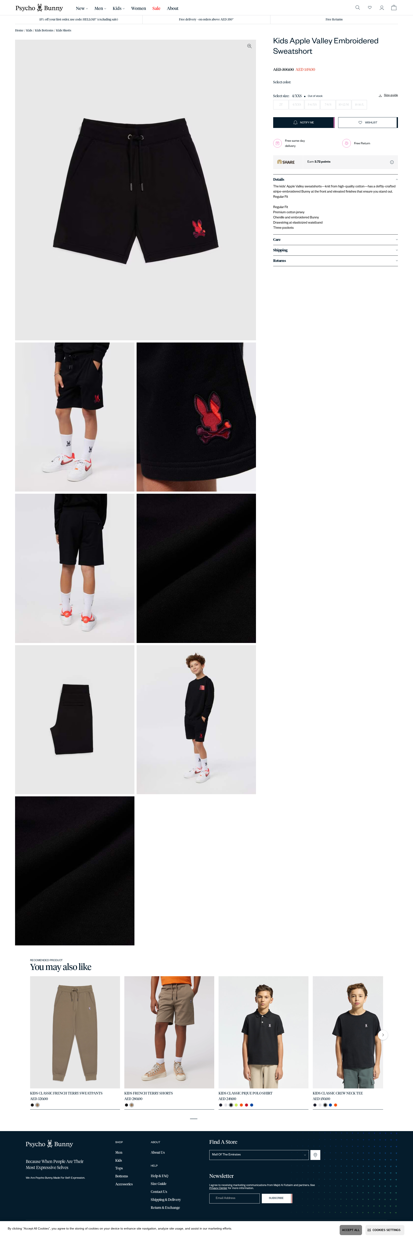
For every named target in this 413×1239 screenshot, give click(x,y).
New (80, 8)
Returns (279, 261)
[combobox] (259, 1155)
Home (19, 30)
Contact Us (159, 1192)
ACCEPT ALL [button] (351, 1230)
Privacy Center (218, 1188)
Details (278, 179)
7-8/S (328, 104)
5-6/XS (312, 104)
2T (281, 104)
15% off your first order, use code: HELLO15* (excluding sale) (78, 19)
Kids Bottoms (44, 30)
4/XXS (296, 104)
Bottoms (121, 1176)
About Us (158, 1152)
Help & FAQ (159, 1176)
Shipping (280, 250)
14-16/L (359, 104)
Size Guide (158, 1184)
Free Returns (334, 19)
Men (98, 8)
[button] (384, 1230)
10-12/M (344, 104)
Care (276, 239)
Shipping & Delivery (166, 1200)
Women (138, 8)
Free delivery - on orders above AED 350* (206, 19)
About (173, 8)
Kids (29, 30)
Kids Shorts (63, 30)
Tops (119, 1168)
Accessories (124, 1184)
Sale (156, 8)
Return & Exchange (165, 1207)
